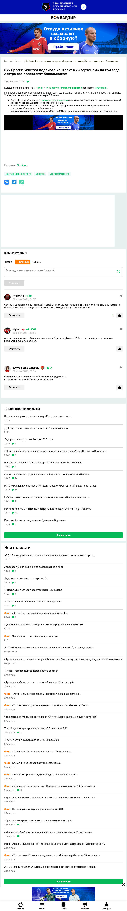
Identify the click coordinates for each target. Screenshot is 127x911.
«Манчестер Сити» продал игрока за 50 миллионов (37, 751)
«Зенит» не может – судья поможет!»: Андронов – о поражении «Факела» (47, 474)
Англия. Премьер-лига (18, 173)
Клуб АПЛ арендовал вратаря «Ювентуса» (32, 763)
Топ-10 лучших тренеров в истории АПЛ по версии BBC (36, 728)
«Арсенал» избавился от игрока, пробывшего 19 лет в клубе (39, 682)
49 (16, 490)
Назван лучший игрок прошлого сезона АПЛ (34, 809)
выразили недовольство (54, 100)
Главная (8, 61)
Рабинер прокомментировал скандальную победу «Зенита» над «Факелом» (48, 508)
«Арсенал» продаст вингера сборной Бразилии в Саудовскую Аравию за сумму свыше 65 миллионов (63, 659)
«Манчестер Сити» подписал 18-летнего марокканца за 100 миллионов (49, 786)
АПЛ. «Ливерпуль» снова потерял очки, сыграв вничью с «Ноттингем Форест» (49, 555)
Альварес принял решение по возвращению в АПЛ (33, 567)
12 (16, 513)
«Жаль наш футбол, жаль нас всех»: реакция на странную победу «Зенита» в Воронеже (55, 451)
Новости (18, 61)
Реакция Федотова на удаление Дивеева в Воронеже (35, 520)
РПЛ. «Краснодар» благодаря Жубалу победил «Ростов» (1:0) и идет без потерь (50, 485)
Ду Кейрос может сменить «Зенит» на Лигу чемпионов (36, 428)
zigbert (16, 329)
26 (16, 478)
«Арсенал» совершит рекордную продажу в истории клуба (38, 820)
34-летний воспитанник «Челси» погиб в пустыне (32, 601)
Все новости (63, 535)
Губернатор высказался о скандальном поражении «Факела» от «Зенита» (47, 497)
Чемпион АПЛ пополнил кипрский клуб (31, 636)
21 (16, 501)
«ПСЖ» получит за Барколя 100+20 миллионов (31, 740)
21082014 (18, 296)
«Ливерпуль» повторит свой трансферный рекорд (33, 590)
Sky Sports (22, 165)
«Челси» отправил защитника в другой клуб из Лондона (41, 774)
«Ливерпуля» (53, 87)
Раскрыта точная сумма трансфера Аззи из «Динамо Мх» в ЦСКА (42, 462)
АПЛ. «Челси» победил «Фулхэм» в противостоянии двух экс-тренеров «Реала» (50, 867)
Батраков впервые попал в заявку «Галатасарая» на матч (38, 416)
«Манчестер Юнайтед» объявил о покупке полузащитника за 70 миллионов (48, 832)
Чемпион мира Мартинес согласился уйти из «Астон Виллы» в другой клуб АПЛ (50, 717)
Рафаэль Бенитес (71, 87)
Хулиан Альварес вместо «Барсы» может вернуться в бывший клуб (43, 624)
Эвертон (40, 173)
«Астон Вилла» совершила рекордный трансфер (36, 613)
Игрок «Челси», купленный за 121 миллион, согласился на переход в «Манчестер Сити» (54, 844)
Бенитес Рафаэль (59, 173)
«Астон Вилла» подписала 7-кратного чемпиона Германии (42, 694)
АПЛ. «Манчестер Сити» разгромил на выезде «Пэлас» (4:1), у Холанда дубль (49, 647)
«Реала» (38, 87)
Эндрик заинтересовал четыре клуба (25, 578)
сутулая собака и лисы (26, 367)
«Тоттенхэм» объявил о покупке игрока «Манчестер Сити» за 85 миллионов (52, 855)
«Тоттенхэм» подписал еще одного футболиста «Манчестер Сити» (46, 705)
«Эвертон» (101, 87)
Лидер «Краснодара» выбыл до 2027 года (28, 439)
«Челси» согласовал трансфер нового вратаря (31, 670)
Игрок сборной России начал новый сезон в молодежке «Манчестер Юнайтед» (49, 797)
